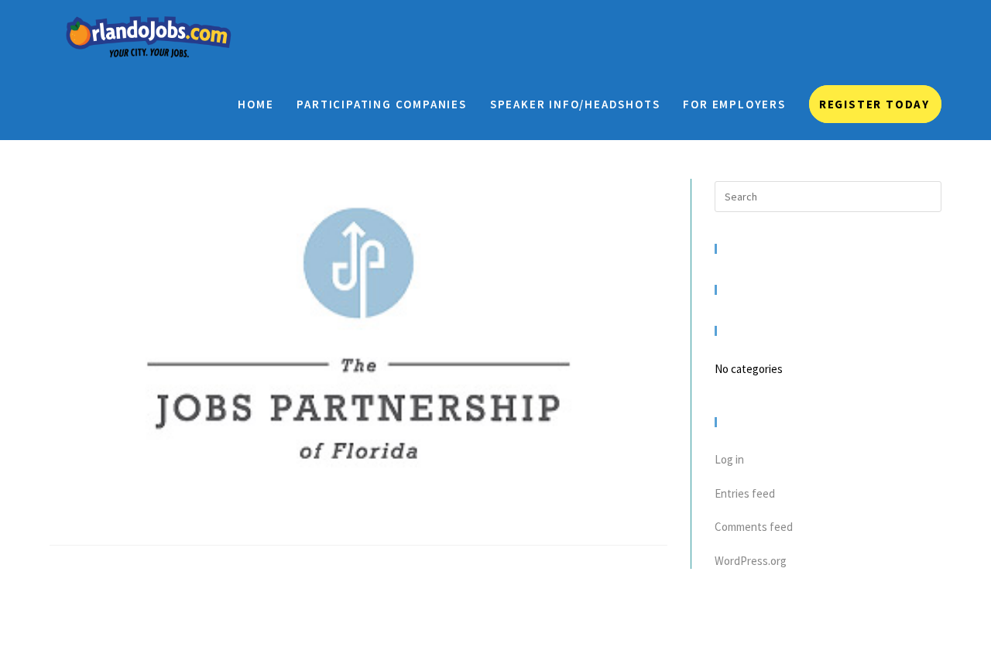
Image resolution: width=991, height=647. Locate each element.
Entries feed (745, 493)
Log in (729, 459)
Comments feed (754, 526)
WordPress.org (751, 560)
